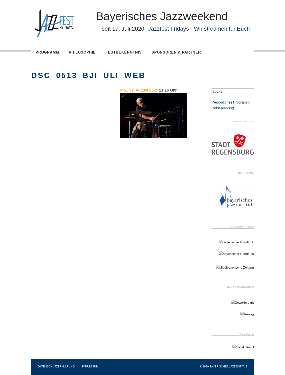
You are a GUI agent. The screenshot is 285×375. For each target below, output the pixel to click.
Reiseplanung (223, 108)
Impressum (90, 366)
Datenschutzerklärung (56, 366)
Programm (47, 52)
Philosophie (82, 52)
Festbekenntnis (124, 52)
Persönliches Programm (231, 102)
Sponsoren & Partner (176, 52)
